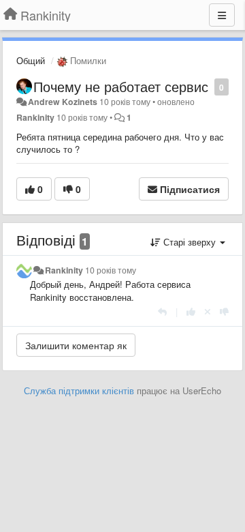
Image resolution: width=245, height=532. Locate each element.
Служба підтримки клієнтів (79, 390)
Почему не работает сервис (120, 86)
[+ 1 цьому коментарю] (190, 311)
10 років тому (110, 270)
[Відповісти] (162, 311)
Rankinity (35, 117)
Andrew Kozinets (62, 101)
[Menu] (222, 15)
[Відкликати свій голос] (207, 311)
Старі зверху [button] (189, 241)
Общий (30, 60)
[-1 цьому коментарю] (224, 311)
